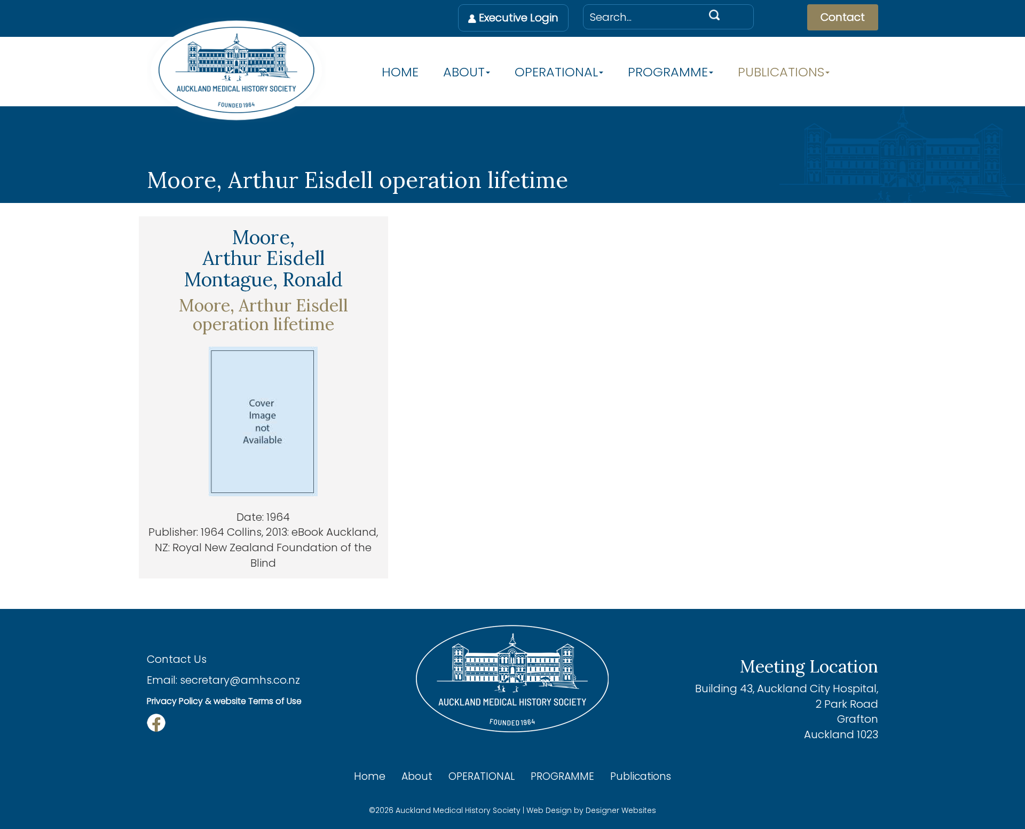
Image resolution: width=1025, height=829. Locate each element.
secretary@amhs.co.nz (240, 679)
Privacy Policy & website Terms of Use (224, 701)
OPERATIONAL (556, 72)
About (464, 72)
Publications (781, 72)
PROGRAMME (668, 72)
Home (400, 72)
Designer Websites (621, 810)
